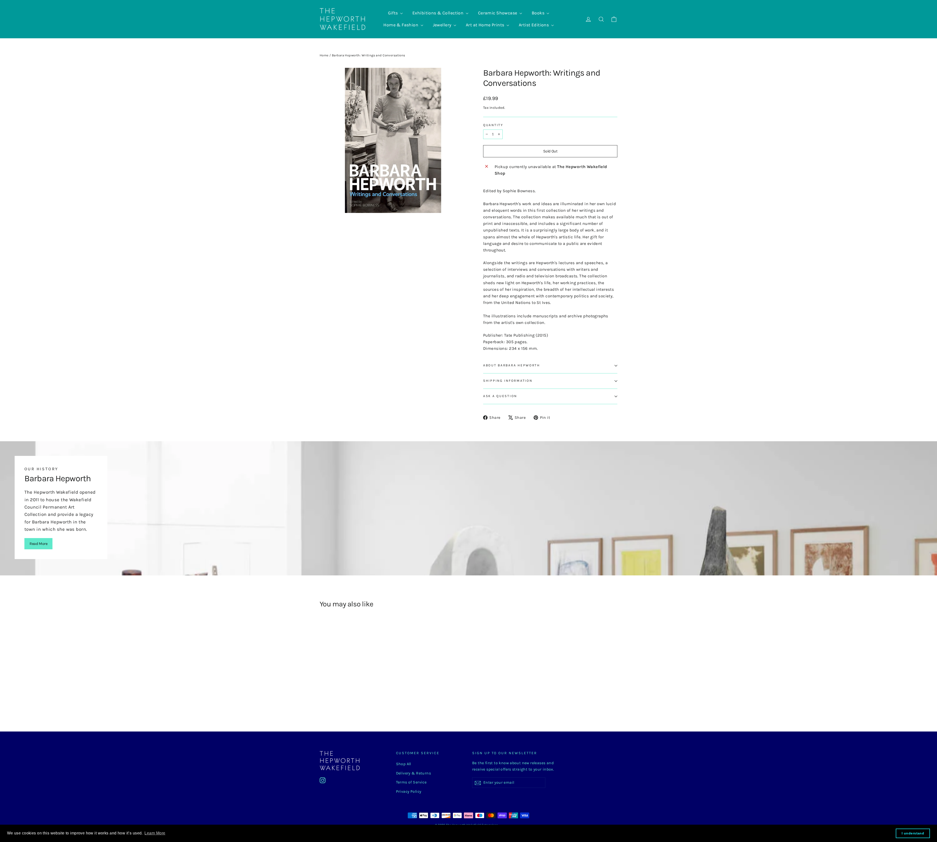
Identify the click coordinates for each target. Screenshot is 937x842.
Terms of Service (411, 782)
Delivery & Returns (413, 773)
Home (324, 55)
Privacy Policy (408, 791)
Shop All (403, 764)
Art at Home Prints (485, 25)
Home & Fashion (401, 25)
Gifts (393, 13)
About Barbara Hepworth (511, 365)
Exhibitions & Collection (438, 13)
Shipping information (507, 380)
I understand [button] (913, 833)
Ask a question (500, 396)
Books (539, 13)
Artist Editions (534, 25)
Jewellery (442, 25)
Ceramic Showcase (498, 13)
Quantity (493, 125)
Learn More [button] (154, 833)
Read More (38, 543)
